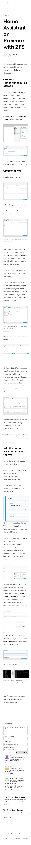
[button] (26, 2)
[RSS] (22, 834)
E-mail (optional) (8, 742)
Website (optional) (9, 747)
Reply (11, 763)
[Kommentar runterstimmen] (8, 763)
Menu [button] (9, 3)
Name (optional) (8, 736)
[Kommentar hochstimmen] (6, 763)
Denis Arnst (12, 54)
